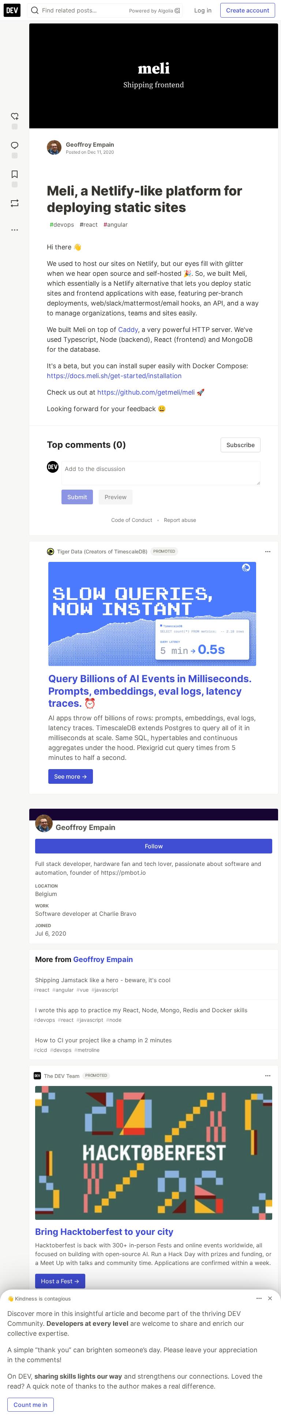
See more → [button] (70, 776)
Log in (202, 10)
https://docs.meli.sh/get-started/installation (114, 376)
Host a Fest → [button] (60, 1281)
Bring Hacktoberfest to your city (104, 1231)
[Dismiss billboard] (270, 1298)
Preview (116, 497)
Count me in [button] (31, 1404)
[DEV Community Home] (12, 10)
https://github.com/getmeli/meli (146, 392)
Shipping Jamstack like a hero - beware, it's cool (102, 984)
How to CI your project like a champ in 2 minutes (103, 1044)
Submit (77, 497)
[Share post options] (14, 230)
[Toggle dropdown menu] (268, 551)
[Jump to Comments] (14, 149)
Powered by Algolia (152, 11)
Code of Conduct (131, 520)
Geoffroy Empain (90, 144)
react (89, 224)
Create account (247, 10)
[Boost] (14, 203)
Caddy (128, 329)
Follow (154, 846)
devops (62, 224)
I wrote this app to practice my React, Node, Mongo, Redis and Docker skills (140, 1014)
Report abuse (180, 520)
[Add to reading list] (14, 178)
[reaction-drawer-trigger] (14, 120)
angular (116, 224)
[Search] (34, 10)
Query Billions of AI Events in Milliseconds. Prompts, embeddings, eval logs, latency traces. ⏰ (149, 691)
